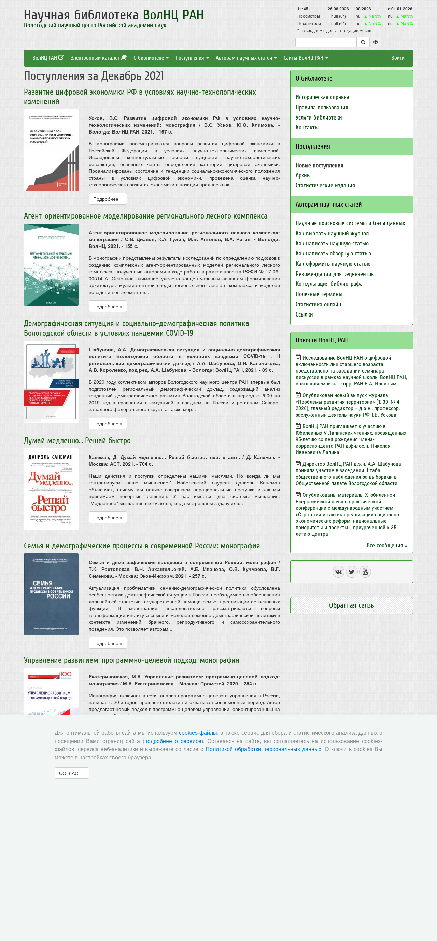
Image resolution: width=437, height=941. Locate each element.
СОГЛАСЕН (72, 773)
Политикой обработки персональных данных (263, 749)
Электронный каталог (96, 58)
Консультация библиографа (329, 283)
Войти (398, 58)
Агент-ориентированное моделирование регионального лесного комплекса (146, 216)
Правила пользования (322, 107)
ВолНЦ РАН (45, 58)
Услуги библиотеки (319, 117)
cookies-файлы (198, 733)
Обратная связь (351, 605)
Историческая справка (322, 97)
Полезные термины (319, 294)
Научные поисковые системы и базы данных (350, 223)
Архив (303, 175)
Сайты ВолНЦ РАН (304, 58)
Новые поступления (319, 165)
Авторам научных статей (244, 58)
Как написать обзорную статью (333, 253)
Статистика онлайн (318, 304)
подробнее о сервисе (172, 741)
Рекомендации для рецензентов (335, 274)
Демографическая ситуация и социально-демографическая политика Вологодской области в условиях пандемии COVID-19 (136, 328)
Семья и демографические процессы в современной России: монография (142, 545)
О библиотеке (149, 58)
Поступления (190, 58)
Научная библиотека (114, 15)
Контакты (307, 127)
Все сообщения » (387, 545)
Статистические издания (325, 185)
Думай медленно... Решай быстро (77, 440)
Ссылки (304, 314)
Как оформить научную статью (333, 263)
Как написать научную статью (332, 243)
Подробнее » (108, 198)
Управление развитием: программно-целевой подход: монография (131, 660)
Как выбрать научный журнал (332, 233)
